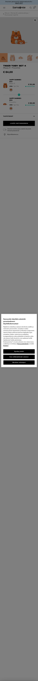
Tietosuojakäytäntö (22, 344)
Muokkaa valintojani (19, 362)
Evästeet (5, 345)
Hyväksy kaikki (19, 351)
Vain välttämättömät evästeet (19, 357)
